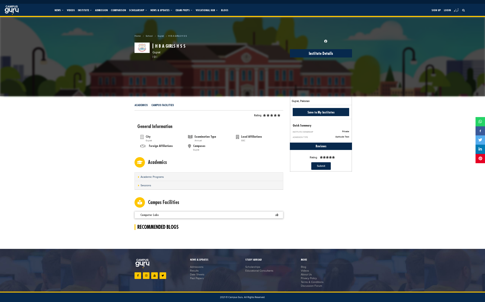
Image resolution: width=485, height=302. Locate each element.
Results (194, 270)
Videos (71, 10)
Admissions (196, 267)
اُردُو (456, 10)
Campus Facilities (162, 105)
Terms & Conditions (312, 282)
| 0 (154, 57)
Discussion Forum (311, 285)
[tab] (209, 176)
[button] (209, 177)
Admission (101, 10)
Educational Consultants (259, 270)
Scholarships (252, 267)
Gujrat (161, 36)
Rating (257, 115)
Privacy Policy (309, 278)
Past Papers (197, 278)
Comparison (118, 10)
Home (138, 36)
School (149, 36)
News (58, 10)
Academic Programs (152, 177)
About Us (306, 274)
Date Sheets (197, 274)
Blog (303, 267)
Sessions (146, 185)
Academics (141, 105)
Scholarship (137, 10)
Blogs (224, 10)
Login (447, 10)
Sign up (436, 10)
